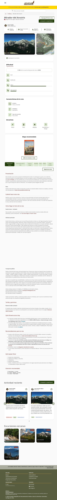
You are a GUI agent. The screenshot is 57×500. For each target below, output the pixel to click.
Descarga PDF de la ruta (47, 18)
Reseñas (36, 163)
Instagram (32, 488)
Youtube (32, 486)
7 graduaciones (9, 66)
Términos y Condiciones (11, 478)
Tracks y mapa (30, 164)
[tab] (29, 173)
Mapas (7, 475)
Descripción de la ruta (20, 164)
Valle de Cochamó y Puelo (29, 158)
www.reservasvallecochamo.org (22, 190)
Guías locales (50, 164)
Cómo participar (32, 478)
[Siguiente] (53, 403)
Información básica (10, 164)
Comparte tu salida (33, 476)
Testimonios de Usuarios (11, 476)
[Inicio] (5, 13)
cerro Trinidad (10, 179)
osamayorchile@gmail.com (28, 290)
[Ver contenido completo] (26, 389)
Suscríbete (8, 493)
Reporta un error (48, 169)
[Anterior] (5, 403)
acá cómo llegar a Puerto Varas (29, 213)
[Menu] (13, 3)
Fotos (40, 163)
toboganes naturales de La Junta (26, 347)
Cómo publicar (32, 475)
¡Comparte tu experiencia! (46, 21)
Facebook (32, 484)
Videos (44, 163)
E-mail (7, 484)
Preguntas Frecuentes (11, 479)
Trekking (9, 13)
